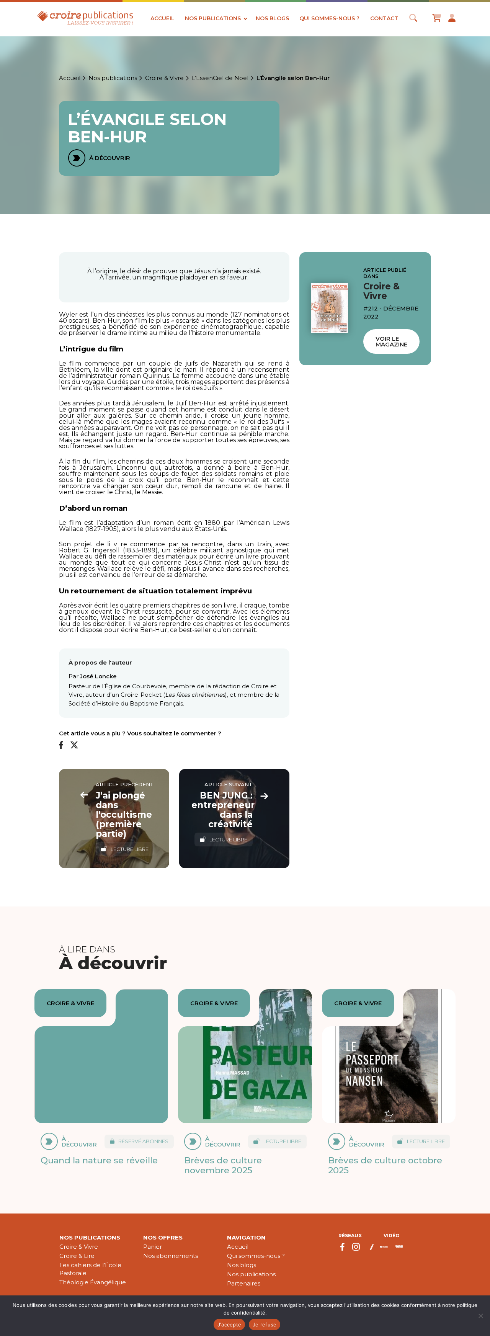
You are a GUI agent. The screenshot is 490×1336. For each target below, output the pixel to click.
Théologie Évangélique (92, 1282)
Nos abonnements (170, 1255)
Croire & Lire (77, 1255)
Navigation (246, 1237)
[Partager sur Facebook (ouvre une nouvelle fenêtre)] (61, 745)
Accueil (162, 18)
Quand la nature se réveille (99, 1160)
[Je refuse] (480, 1316)
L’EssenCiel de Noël (220, 78)
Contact (384, 18)
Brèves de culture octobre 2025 (385, 1165)
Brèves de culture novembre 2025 (223, 1165)
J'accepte (229, 1324)
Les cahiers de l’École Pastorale (90, 1269)
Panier (152, 1246)
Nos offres (163, 1237)
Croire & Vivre (164, 78)
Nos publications (213, 18)
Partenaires (243, 1283)
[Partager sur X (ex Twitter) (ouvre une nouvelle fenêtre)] (74, 745)
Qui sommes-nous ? (329, 18)
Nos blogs (272, 18)
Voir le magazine (391, 341)
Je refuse (264, 1324)
